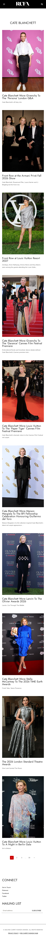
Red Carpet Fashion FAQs (29, 933)
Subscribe (36, 910)
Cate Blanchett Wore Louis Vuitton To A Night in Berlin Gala (21, 843)
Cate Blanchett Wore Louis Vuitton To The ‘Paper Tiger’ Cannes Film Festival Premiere (21, 428)
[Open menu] (4, 4)
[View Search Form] (42, 4)
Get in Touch (6, 887)
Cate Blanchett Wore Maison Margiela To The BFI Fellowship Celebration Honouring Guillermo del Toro (21, 515)
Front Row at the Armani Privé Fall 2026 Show (21, 177)
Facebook (5, 893)
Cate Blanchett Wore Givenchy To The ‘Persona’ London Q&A (21, 97)
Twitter (4, 896)
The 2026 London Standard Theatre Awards (22, 763)
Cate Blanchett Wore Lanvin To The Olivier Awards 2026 (22, 600)
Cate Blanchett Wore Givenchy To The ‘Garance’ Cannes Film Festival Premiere (22, 343)
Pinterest (5, 890)
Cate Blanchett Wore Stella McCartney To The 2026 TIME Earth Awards (22, 681)
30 (29, 857)
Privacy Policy (13, 933)
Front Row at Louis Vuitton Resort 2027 (21, 259)
